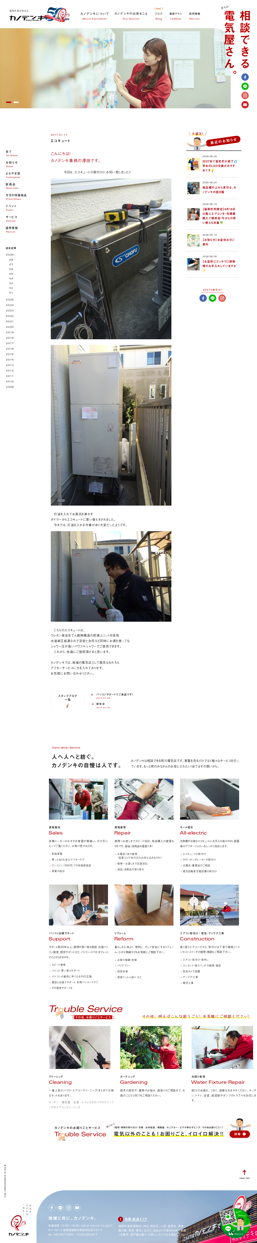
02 (11, 288)
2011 (10, 376)
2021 (10, 322)
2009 (10, 387)
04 (11, 279)
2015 (10, 354)
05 (11, 274)
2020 (10, 327)
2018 (10, 338)
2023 (10, 311)
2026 (10, 255)
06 (11, 269)
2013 (10, 365)
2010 (10, 382)
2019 (10, 333)
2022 (10, 316)
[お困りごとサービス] (85, 1019)
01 (11, 293)
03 (11, 283)
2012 (10, 371)
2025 (10, 300)
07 (11, 265)
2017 (10, 343)
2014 (10, 360)
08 (11, 260)
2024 (10, 305)
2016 (10, 349)
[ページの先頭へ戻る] (245, 1177)
